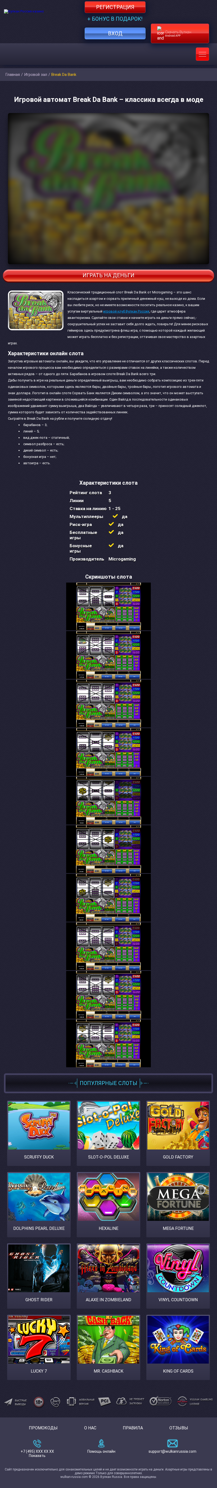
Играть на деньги (108, 275)
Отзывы (178, 1427)
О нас (90, 1427)
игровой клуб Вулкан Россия (126, 311)
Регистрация (115, 7)
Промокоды (43, 1427)
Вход (115, 33)
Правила (133, 1427)
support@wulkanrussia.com (172, 1451)
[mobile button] (202, 54)
